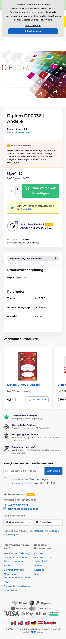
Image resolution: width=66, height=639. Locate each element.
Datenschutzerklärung (17, 586)
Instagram (14, 534)
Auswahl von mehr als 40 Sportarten (31, 428)
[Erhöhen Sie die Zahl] (17, 189)
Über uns (39, 565)
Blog (36, 574)
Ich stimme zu (33, 31)
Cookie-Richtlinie (40, 19)
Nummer (11, 191)
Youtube (38, 530)
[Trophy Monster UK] (20, 623)
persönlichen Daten (21, 483)
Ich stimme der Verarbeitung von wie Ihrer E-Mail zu (33, 481)
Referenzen (10, 590)
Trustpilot (26, 209)
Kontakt (8, 565)
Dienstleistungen (14, 569)
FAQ (6, 581)
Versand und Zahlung (16, 553)
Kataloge (39, 569)
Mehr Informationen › (19, 132)
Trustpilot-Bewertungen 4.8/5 (27, 418)
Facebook (54, 530)
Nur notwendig (33, 25)
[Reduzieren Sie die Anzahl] (17, 193)
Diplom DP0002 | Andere (23, 384)
